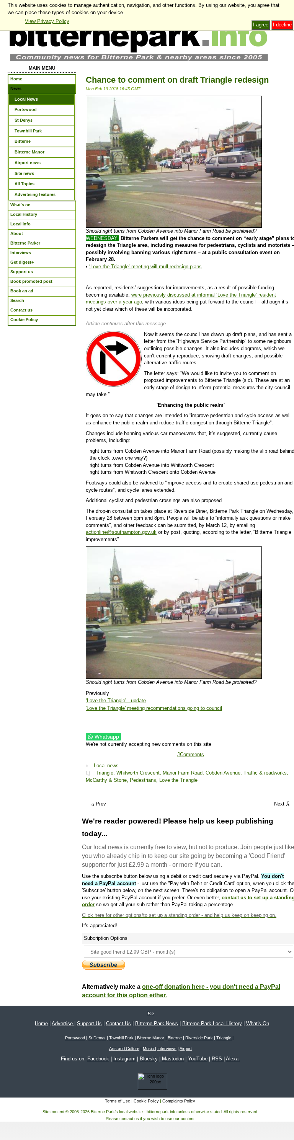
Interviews (166, 1048)
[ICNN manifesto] (150, 1083)
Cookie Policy (146, 1101)
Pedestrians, (144, 780)
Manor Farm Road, (184, 773)
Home (41, 1023)
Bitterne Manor (150, 1038)
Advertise (63, 1023)
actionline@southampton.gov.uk (121, 532)
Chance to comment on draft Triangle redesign (177, 80)
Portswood (75, 1038)
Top (150, 1013)
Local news (106, 765)
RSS (218, 1059)
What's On (257, 1023)
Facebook (98, 1059)
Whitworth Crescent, (139, 773)
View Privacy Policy (47, 21)
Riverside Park (199, 1038)
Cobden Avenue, (224, 773)
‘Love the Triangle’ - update (116, 700)
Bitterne (175, 1038)
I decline (282, 25)
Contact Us (118, 1023)
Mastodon (173, 1059)
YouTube (197, 1059)
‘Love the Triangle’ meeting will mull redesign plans (145, 266)
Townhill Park (121, 1038)
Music (149, 1048)
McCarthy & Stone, (108, 780)
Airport (186, 1048)
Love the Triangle (178, 780)
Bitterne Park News (156, 1023)
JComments (190, 754)
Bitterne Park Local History (212, 1023)
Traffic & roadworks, (265, 773)
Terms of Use (117, 1101)
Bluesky (149, 1059)
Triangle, (106, 773)
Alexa (233, 1059)
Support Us (89, 1023)
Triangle (224, 1038)
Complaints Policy (178, 1101)
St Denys (97, 1038)
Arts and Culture (124, 1048)
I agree (260, 25)
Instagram (124, 1059)
